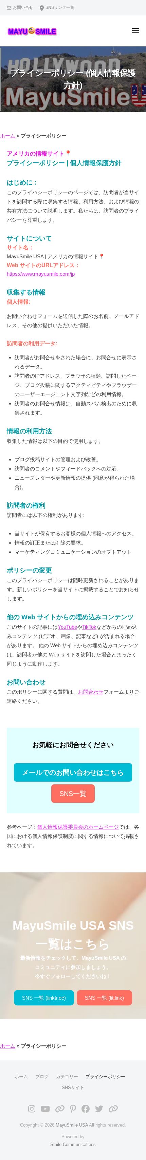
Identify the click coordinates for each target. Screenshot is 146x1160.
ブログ (42, 1076)
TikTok (89, 627)
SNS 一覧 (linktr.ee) (44, 998)
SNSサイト (73, 1087)
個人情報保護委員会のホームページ (78, 827)
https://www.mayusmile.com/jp (41, 274)
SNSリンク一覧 (59, 7)
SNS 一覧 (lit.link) (104, 998)
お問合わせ (91, 692)
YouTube (67, 627)
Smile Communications (73, 1144)
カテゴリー (67, 1076)
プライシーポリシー (105, 1076)
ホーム (7, 136)
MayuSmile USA (72, 1125)
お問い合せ (23, 7)
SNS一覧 (73, 793)
